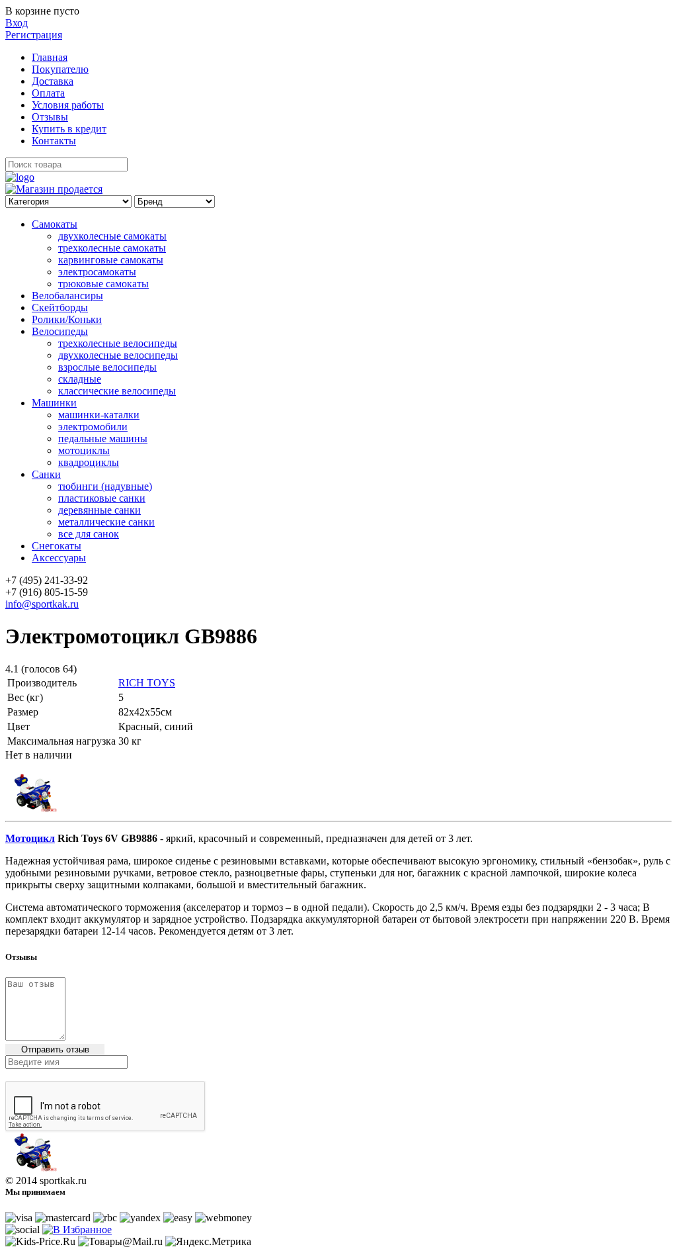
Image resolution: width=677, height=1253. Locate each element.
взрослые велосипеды (107, 367)
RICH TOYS (146, 682)
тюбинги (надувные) (105, 486)
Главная (49, 57)
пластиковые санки (101, 498)
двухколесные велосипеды (118, 355)
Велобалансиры (67, 295)
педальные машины (102, 438)
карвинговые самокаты (110, 259)
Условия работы (68, 105)
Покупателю (60, 69)
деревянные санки (99, 510)
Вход (16, 22)
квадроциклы (88, 462)
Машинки (54, 402)
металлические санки (106, 522)
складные (79, 379)
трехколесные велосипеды (117, 343)
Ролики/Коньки (67, 319)
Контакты (54, 140)
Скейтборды (60, 307)
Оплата (48, 93)
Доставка (52, 81)
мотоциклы (84, 450)
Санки (46, 474)
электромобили (93, 426)
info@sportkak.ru (42, 604)
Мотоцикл (30, 838)
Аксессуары (59, 557)
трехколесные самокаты (112, 248)
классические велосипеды (117, 390)
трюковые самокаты (103, 283)
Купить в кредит (69, 128)
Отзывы (50, 116)
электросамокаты (97, 271)
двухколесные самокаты (112, 236)
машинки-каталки (98, 414)
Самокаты (54, 224)
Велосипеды (60, 331)
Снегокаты (56, 545)
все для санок (88, 533)
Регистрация (33, 34)
